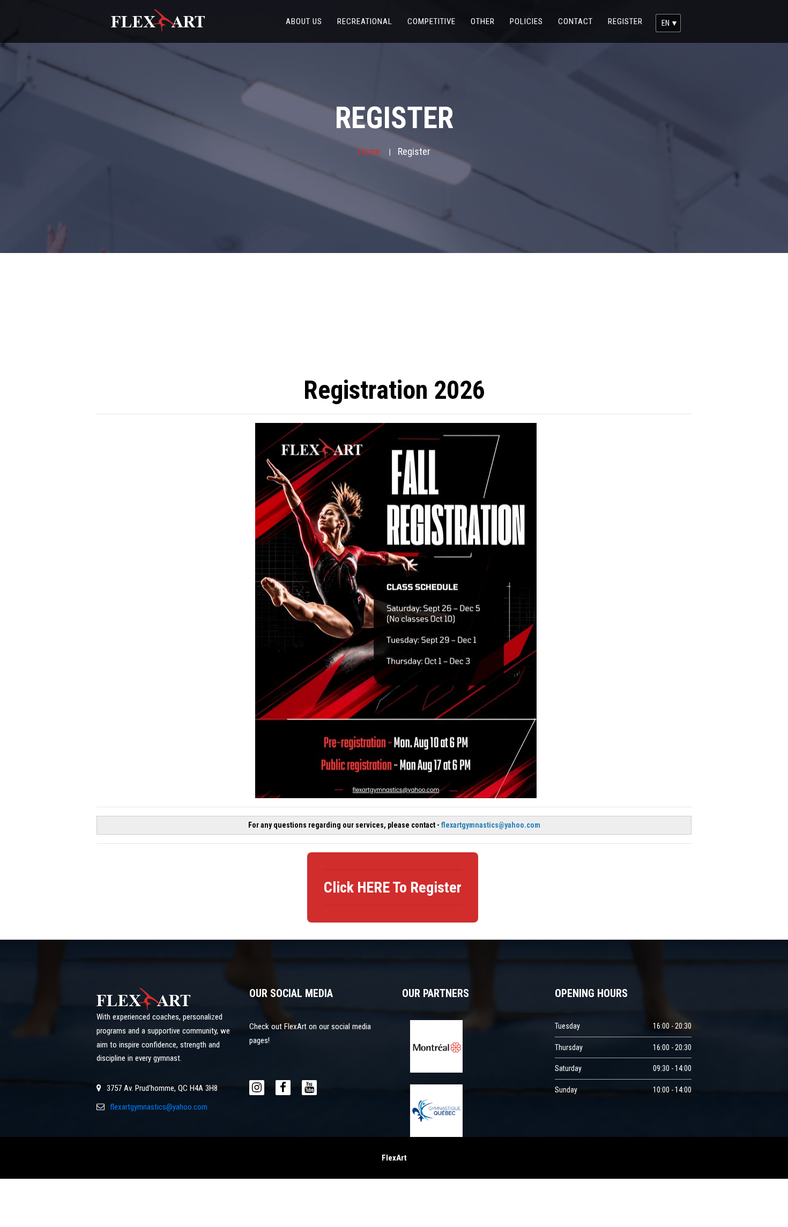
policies (530, 21)
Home (369, 151)
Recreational (368, 21)
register (625, 21)
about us (308, 21)
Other (486, 21)
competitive (435, 21)
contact (579, 21)
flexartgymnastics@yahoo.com (158, 1107)
